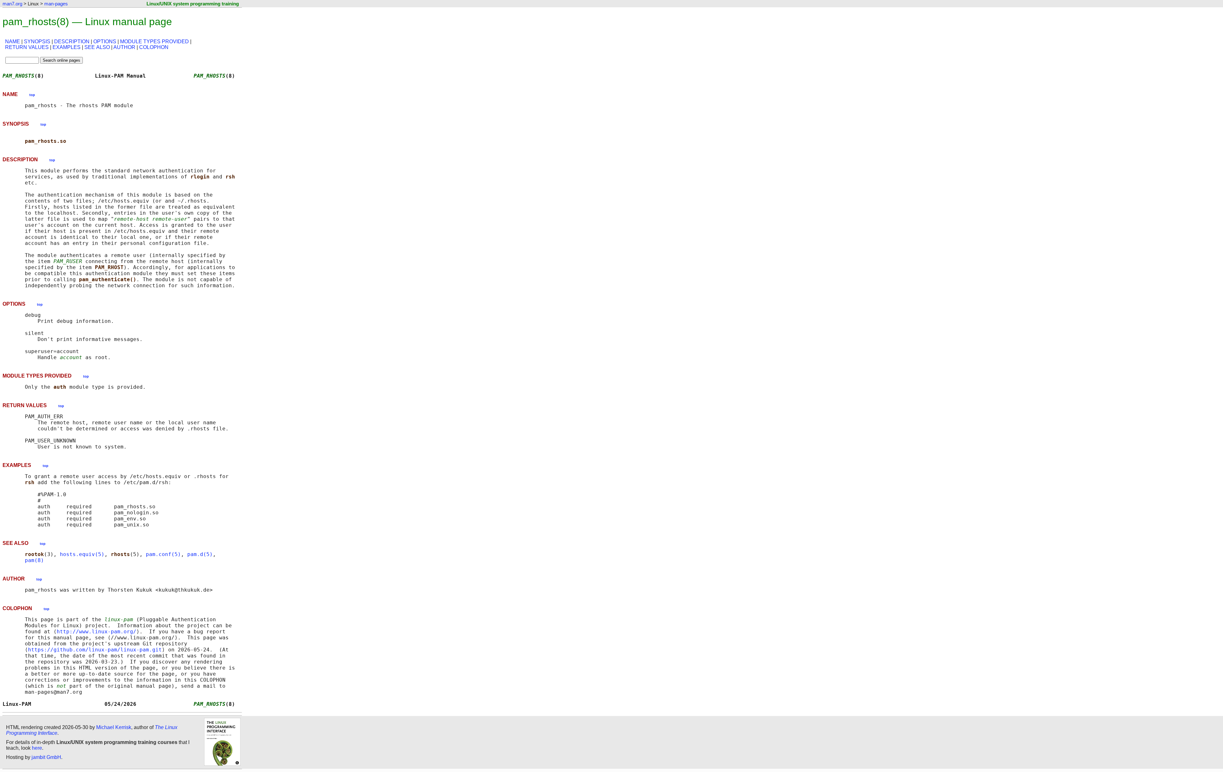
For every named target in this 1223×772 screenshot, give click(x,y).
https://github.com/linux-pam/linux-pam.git (95, 650)
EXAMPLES (67, 47)
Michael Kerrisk (113, 727)
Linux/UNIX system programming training (193, 3)
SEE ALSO (97, 47)
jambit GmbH (46, 757)
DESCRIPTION (71, 41)
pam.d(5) (200, 554)
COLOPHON (153, 47)
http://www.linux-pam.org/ (96, 632)
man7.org (12, 3)
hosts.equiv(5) (82, 554)
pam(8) (34, 560)
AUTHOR (124, 47)
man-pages (56, 3)
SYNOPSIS (37, 41)
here (37, 748)
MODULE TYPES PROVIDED (154, 41)
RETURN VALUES (27, 47)
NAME (12, 41)
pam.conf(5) (163, 554)
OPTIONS (104, 41)
